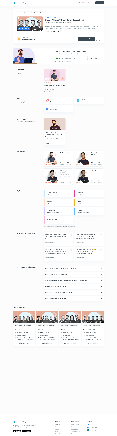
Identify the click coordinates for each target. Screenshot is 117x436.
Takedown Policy (75, 431)
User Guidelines (75, 424)
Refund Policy (74, 429)
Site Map (73, 427)
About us (57, 424)
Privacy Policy (58, 433)
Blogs (56, 431)
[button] (73, 268)
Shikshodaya (58, 427)
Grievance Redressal (76, 433)
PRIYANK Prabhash (49, 89)
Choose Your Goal (37, 3)
